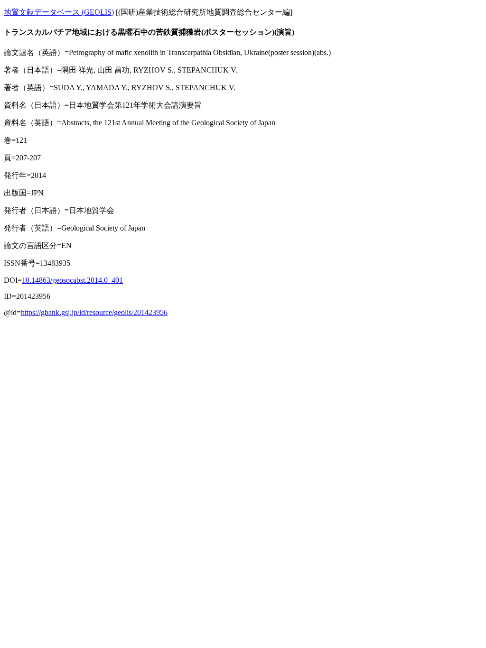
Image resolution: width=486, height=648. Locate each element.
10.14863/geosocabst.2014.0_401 (72, 280)
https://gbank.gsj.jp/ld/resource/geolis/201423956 (94, 312)
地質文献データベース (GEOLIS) (59, 12)
